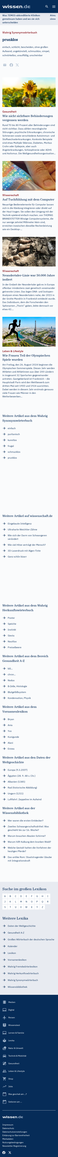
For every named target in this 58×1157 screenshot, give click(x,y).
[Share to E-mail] (5, 65)
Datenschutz (8, 1128)
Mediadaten (7, 1139)
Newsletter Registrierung (14, 1146)
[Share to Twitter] (17, 65)
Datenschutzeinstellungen (14, 1131)
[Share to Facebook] (11, 65)
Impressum (7, 1124)
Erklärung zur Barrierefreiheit (16, 1135)
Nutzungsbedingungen (12, 1142)
